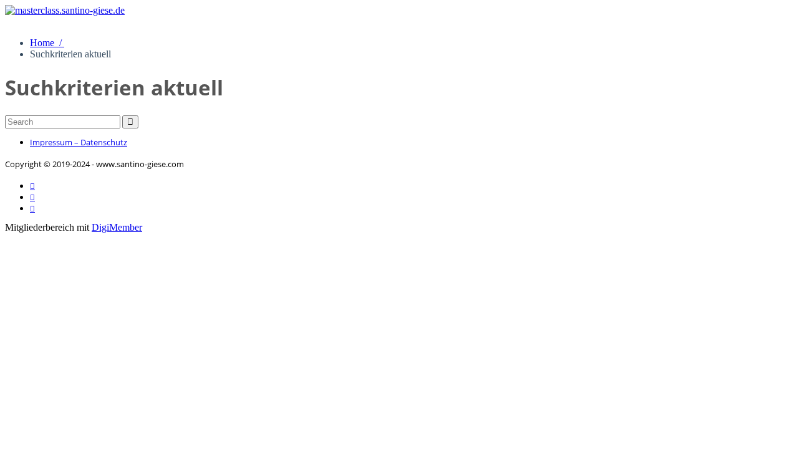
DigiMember (117, 227)
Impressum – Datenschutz (78, 142)
